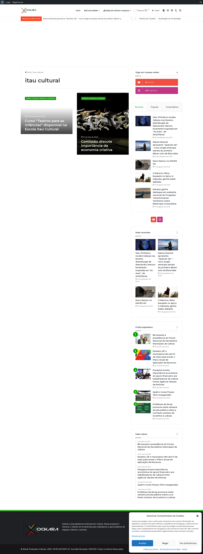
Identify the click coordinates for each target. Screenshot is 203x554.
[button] (197, 516)
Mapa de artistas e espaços (117, 10)
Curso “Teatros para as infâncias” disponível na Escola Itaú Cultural (46, 125)
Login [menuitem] (8, 2)
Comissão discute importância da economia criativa (96, 146)
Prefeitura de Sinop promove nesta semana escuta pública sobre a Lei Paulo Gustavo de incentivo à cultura (165, 410)
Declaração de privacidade (170, 549)
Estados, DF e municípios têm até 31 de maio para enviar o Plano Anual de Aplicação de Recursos (164, 357)
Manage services (138, 536)
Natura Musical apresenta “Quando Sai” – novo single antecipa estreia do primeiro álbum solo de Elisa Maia (89, 18)
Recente (139, 107)
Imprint (184, 549)
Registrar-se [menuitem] (18, 2)
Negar (165, 543)
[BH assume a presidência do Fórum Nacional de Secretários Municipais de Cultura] (143, 339)
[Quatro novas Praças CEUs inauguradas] (143, 396)
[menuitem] (2, 2)
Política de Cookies (150, 549)
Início (78, 10)
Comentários (172, 107)
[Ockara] (29, 10)
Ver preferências (188, 543)
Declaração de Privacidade (169, 18)
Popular (154, 107)
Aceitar (142, 543)
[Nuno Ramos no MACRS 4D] (143, 165)
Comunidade (92, 10)
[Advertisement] (101, 42)
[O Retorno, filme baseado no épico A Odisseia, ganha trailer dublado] (143, 177)
